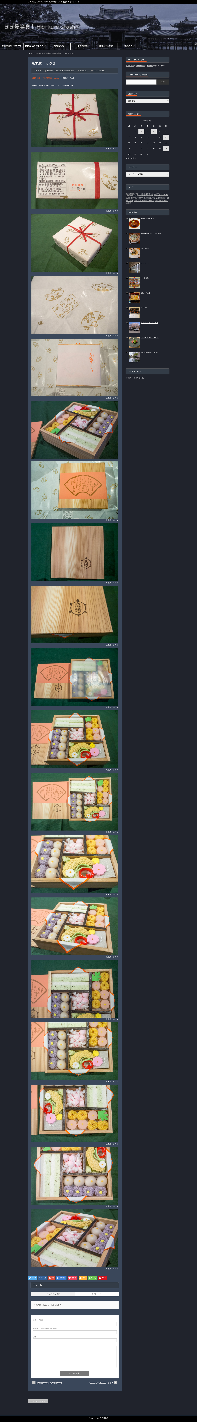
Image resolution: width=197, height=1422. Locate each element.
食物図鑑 (83, 70)
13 (166, 137)
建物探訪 (132, 194)
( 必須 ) (38, 1320)
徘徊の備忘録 (56, 53)
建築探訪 (161, 198)
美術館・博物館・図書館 (144, 201)
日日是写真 (104, 1418)
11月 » (133, 158)
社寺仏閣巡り (137, 198)
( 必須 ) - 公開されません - (45, 1328)
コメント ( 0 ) (97, 1294)
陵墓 (157, 201)
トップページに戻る (38, 1401)
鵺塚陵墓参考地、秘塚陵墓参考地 (49, 1383)
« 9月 (128, 158)
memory (38, 53)
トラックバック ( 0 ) (53, 1294)
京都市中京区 (46, 53)
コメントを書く (99, 70)
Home (30, 53)
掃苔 (155, 198)
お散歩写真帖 (145, 194)
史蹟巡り (158, 194)
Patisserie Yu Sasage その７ (101, 1383)
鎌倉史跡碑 (148, 198)
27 (166, 148)
